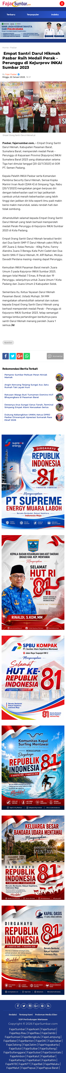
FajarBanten (26, 1040)
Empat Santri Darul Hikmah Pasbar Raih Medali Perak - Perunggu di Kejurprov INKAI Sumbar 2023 (32, 60)
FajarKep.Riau (17, 1033)
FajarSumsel (12, 1037)
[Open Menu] (62, 3)
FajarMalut (12, 1067)
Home (5, 47)
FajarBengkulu (31, 1037)
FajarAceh (33, 1029)
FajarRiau (34, 1033)
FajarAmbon (17, 1056)
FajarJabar (54, 1040)
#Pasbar (8, 342)
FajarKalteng (17, 1060)
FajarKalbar (48, 1056)
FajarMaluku (51, 1064)
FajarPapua (28, 1067)
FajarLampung (51, 1037)
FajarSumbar (17, 1029)
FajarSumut (48, 1029)
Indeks (55, 14)
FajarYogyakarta (48, 1044)
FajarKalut (33, 1056)
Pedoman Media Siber (46, 1014)
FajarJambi (48, 1033)
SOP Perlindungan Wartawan (33, 1019)
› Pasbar (13, 47)
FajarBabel (10, 1040)
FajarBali (37, 1064)
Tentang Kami (26, 1014)
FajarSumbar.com (45, 1023)
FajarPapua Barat (47, 1067)
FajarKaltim (49, 1060)
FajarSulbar (31, 1048)
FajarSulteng (48, 1048)
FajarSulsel (34, 1052)
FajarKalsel (33, 1060)
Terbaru (11, 14)
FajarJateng (13, 1044)
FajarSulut (15, 1048)
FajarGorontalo (52, 1052)
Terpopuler (33, 14)
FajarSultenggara (14, 1052)
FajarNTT (24, 1064)
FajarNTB (11, 1064)
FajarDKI (41, 1040)
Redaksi (13, 1014)
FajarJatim (30, 1044)
